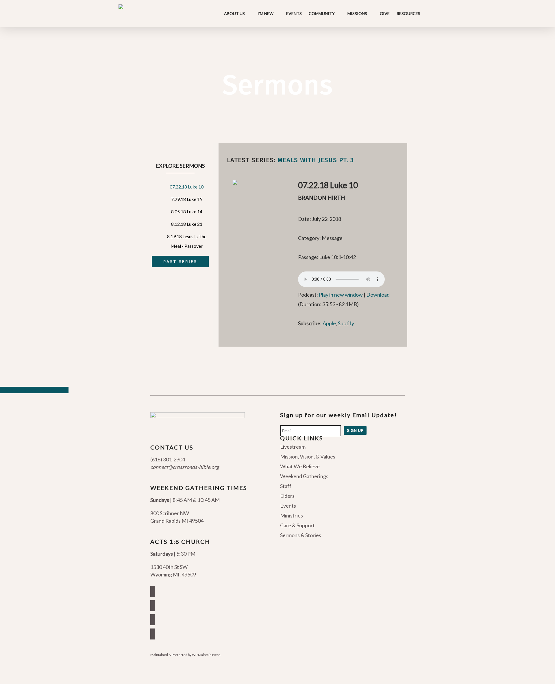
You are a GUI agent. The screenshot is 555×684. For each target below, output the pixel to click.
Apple (329, 323)
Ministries (291, 515)
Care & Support (297, 525)
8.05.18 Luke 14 (186, 211)
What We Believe (300, 466)
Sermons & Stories (300, 535)
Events (288, 505)
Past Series (180, 261)
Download (378, 294)
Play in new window (341, 294)
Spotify (346, 323)
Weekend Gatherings (304, 476)
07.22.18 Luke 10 (187, 186)
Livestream (293, 447)
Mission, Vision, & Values (307, 456)
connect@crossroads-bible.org (184, 467)
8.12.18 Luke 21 (186, 224)
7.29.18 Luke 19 (186, 199)
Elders (287, 496)
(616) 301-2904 (167, 459)
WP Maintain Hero (206, 654)
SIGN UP (355, 430)
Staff (285, 486)
